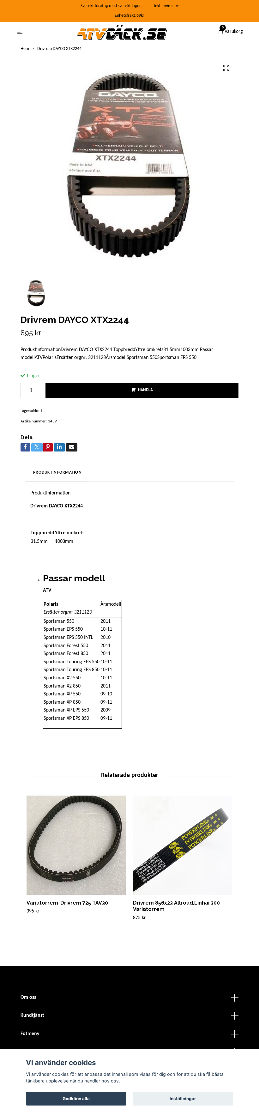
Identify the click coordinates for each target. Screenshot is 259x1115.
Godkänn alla (76, 1098)
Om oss (28, 997)
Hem (25, 48)
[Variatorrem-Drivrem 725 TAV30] (76, 845)
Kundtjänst (32, 1015)
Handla (145, 390)
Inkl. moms (164, 6)
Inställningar (183, 1098)
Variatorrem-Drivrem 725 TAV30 (67, 903)
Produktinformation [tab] (57, 472)
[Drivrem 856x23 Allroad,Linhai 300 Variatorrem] (182, 845)
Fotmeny (30, 1033)
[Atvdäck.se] (121, 32)
